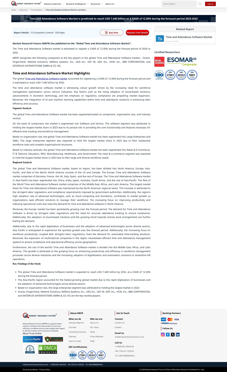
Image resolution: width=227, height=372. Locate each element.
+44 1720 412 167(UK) (124, 351)
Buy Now (113, 32)
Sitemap (72, 336)
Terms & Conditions (30, 369)
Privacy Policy (44, 369)
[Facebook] (168, 334)
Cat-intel (72, 327)
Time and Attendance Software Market (189, 37)
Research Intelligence (76, 4)
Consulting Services (77, 332)
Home (13, 10)
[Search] (200, 4)
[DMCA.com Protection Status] (47, 349)
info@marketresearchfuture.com (129, 337)
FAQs (92, 341)
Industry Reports (76, 322)
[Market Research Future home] (27, 4)
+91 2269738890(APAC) (125, 355)
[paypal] (33, 339)
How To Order (75, 341)
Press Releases (36, 10)
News (92, 332)
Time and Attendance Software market (46, 78)
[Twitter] (173, 334)
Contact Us (120, 322)
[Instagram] (163, 334)
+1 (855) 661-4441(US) (124, 346)
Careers (118, 327)
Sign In (210, 4)
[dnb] (30, 349)
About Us (109, 4)
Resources (23, 10)
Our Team (94, 327)
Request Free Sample (137, 32)
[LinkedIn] (178, 334)
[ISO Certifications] (90, 354)
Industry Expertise (52, 4)
